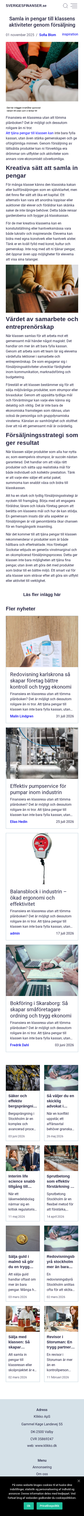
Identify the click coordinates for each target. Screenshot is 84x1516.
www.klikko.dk (46, 1446)
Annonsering (42, 1467)
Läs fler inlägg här (42, 594)
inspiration (70, 34)
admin (15, 933)
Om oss (42, 1474)
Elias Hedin (18, 822)
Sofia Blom (47, 35)
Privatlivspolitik (49, 1505)
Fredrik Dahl (19, 1045)
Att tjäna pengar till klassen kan (30, 133)
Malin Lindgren (21, 716)
